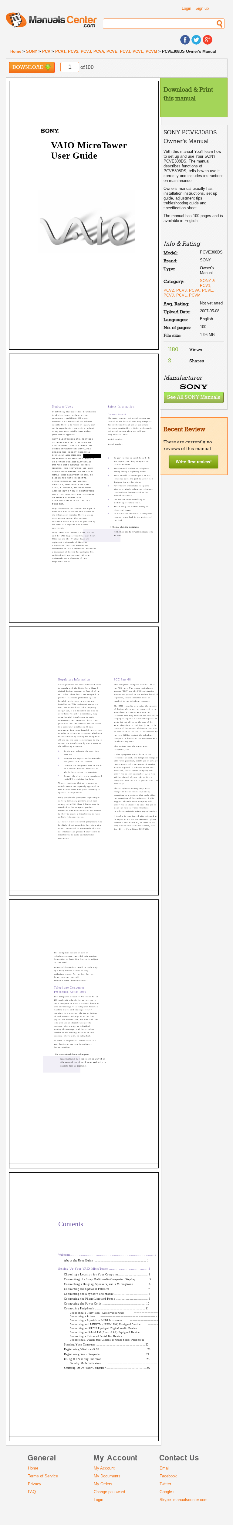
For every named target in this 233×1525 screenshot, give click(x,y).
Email (165, 1468)
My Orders (103, 1484)
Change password (109, 1492)
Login (186, 8)
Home (15, 51)
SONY (31, 51)
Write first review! (194, 462)
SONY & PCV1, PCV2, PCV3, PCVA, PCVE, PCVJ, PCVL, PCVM (189, 287)
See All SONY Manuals (193, 397)
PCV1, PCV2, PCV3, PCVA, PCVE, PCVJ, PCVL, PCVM (106, 51)
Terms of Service (43, 1476)
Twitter (165, 1484)
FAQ (32, 1492)
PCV (46, 51)
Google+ (167, 1492)
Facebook (168, 1476)
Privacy (34, 1484)
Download (28, 67)
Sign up (202, 8)
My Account (104, 1468)
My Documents (107, 1476)
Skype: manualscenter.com (184, 1499)
